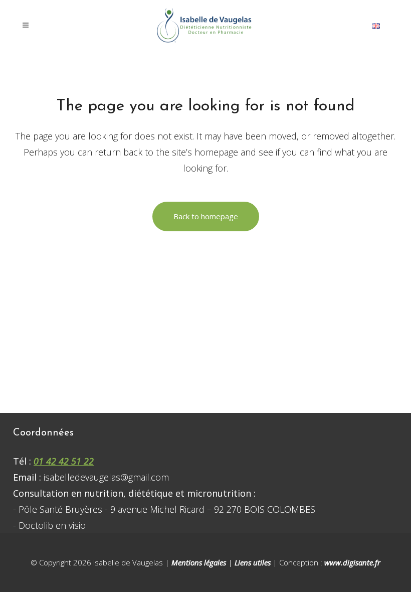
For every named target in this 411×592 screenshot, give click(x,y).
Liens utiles (253, 562)
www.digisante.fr (352, 562)
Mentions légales (198, 562)
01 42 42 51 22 (64, 461)
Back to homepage (205, 216)
